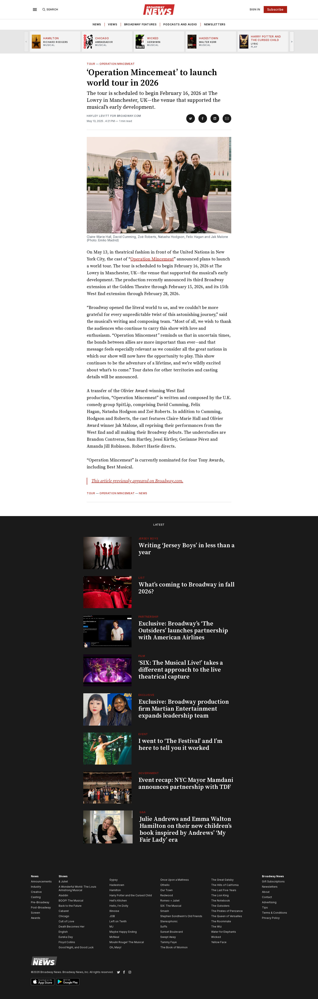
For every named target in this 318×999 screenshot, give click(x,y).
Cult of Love (66, 921)
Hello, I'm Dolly (118, 905)
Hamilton (115, 890)
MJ (111, 926)
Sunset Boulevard (171, 931)
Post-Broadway (41, 907)
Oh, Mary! (115, 947)
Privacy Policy (271, 917)
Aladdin (63, 895)
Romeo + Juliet (170, 900)
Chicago (64, 916)
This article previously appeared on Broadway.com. (137, 481)
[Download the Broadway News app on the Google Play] (67, 981)
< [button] (26, 41)
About (266, 891)
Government (148, 773)
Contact (267, 897)
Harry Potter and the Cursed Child (130, 895)
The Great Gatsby (222, 879)
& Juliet (63, 881)
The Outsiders (220, 905)
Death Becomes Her (71, 926)
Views (112, 24)
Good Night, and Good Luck (76, 947)
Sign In (255, 9)
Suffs (163, 926)
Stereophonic (169, 921)
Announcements (41, 881)
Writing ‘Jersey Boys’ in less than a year (186, 549)
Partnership (148, 616)
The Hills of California (225, 885)
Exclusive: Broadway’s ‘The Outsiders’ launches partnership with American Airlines (183, 630)
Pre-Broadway (40, 902)
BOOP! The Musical (71, 900)
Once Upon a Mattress (174, 879)
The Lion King (220, 895)
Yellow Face (218, 942)
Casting (36, 897)
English (63, 931)
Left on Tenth (118, 921)
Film (141, 656)
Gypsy (113, 879)
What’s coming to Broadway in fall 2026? (186, 588)
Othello (165, 885)
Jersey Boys (148, 538)
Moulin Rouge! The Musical (126, 942)
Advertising (269, 902)
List (141, 577)
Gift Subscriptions (273, 881)
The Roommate (221, 921)
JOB (112, 916)
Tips (265, 907)
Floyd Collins (67, 942)
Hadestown (116, 885)
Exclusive (146, 695)
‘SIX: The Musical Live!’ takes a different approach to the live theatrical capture (180, 670)
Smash (164, 911)
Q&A (143, 812)
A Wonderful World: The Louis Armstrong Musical (77, 888)
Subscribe (275, 9)
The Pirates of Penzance (227, 911)
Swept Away (168, 937)
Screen (35, 912)
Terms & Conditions (274, 912)
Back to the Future (70, 905)
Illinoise (114, 911)
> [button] (292, 41)
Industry (36, 886)
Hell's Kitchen (118, 900)
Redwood (166, 895)
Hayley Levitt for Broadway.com (114, 115)
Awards (35, 917)
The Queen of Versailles (226, 916)
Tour (91, 63)
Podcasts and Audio (180, 24)
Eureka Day (66, 937)
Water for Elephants (223, 931)
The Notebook (220, 900)
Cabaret (64, 911)
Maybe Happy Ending (123, 931)
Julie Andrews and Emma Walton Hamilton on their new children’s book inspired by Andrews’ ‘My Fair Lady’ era (186, 829)
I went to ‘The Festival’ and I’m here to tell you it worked (180, 744)
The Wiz (216, 926)
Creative (36, 891)
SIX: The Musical (170, 905)
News (97, 24)
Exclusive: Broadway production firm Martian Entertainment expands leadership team (183, 709)
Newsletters (214, 24)
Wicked (216, 937)
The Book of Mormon (174, 947)
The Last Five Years (223, 890)
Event (143, 734)
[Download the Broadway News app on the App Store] (42, 981)
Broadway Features (140, 24)
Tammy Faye (168, 942)
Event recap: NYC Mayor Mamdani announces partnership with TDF (185, 783)
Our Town (166, 890)
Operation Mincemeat (117, 63)
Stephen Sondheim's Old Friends (181, 916)
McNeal (114, 937)
